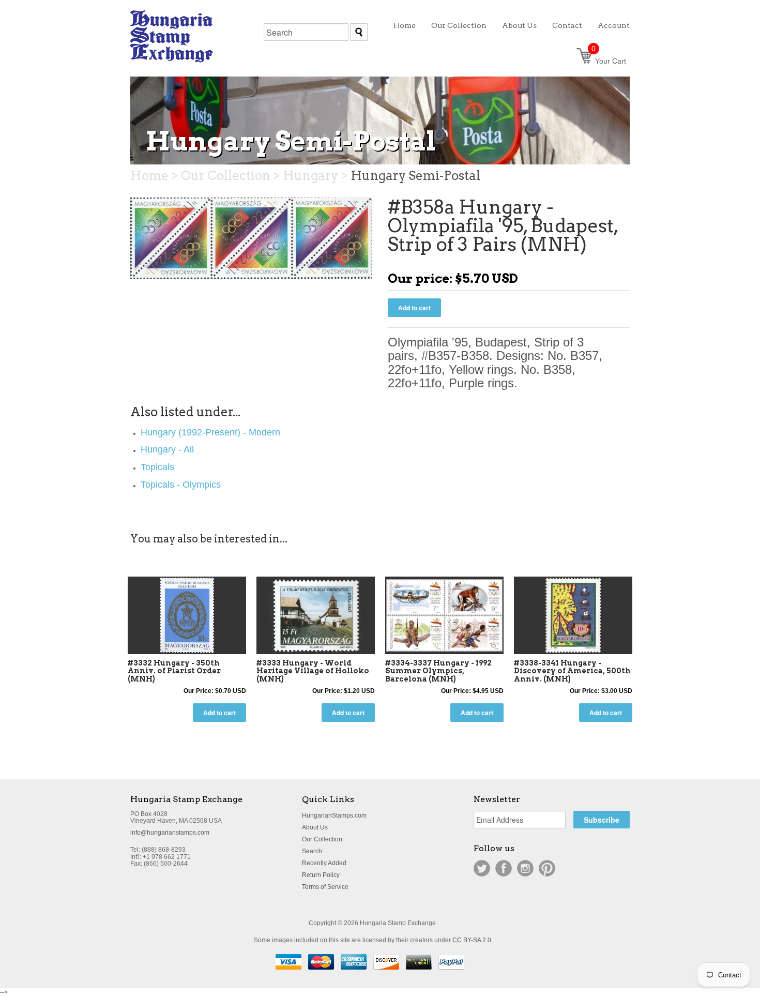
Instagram (525, 868)
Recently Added (324, 863)
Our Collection (322, 839)
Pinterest (547, 868)
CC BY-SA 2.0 (471, 940)
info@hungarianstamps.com (169, 832)
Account (614, 25)
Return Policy (321, 875)
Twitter (482, 868)
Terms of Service (325, 886)
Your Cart (608, 61)
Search (312, 851)
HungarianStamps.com (334, 815)
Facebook (503, 868)
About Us (315, 827)
